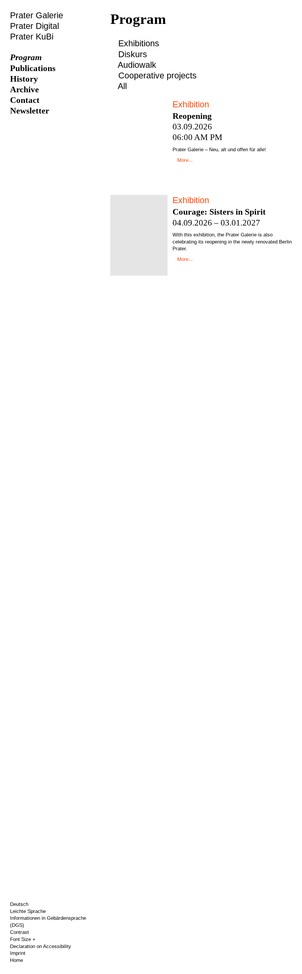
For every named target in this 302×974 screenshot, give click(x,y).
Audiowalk (136, 65)
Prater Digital (34, 26)
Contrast (19, 932)
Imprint (17, 953)
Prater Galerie (36, 15)
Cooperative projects (156, 75)
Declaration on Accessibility (40, 946)
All (121, 86)
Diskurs (131, 54)
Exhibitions (138, 43)
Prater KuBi (31, 36)
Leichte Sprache (28, 911)
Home (16, 960)
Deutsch (19, 904)
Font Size (21, 939)
